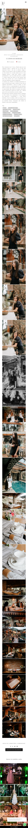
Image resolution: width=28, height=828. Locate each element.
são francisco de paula (7, 115)
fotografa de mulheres (7, 114)
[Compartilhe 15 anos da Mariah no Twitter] (14, 746)
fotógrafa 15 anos (6, 112)
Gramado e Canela (18, 114)
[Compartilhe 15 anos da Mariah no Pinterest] (17, 746)
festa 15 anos (5, 111)
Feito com (14, 826)
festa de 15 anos (16, 109)
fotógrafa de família (16, 112)
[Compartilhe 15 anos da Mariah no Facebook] (10, 746)
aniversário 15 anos (7, 109)
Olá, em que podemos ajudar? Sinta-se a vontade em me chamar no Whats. (15, 819)
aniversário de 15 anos (13, 107)
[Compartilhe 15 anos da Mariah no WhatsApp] (12, 746)
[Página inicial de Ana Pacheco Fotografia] (3, 3)
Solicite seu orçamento (14, 749)
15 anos (4, 107)
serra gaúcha (16, 115)
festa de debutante (14, 111)
